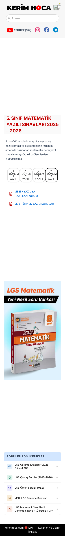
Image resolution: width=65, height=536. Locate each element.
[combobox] (32, 18)
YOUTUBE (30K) (22, 30)
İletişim (32, 532)
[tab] (13, 175)
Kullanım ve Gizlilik (49, 527)
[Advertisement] (32, 77)
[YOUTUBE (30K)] (10, 30)
